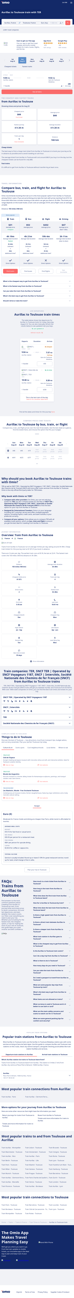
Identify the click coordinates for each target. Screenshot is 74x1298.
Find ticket (19, 117)
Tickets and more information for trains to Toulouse (17, 1125)
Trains (10, 1222)
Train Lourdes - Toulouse (58, 1205)
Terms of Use (30, 1292)
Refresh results (36, 333)
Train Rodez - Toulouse (33, 1213)
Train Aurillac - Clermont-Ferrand (37, 1097)
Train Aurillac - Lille (32, 1160)
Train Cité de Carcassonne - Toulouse (38, 1209)
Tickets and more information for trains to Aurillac (53, 1119)
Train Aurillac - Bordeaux (34, 1186)
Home (4, 1222)
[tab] (10, 66)
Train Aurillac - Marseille (10, 1182)
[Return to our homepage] (5, 3)
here (53, 412)
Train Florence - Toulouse (11, 1186)
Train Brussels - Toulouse (58, 1148)
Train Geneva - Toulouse (34, 1169)
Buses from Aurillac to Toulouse (49, 1115)
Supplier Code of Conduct (60, 1292)
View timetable (19, 142)
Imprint (19, 1292)
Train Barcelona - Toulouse (58, 1173)
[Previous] (7, 443)
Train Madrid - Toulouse (33, 1165)
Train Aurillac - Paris (9, 1097)
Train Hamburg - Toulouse (58, 1169)
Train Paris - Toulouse (9, 1165)
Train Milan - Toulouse (10, 1169)
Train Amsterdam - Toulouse (35, 1152)
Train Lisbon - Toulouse (33, 1148)
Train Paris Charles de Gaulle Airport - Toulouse (42, 1178)
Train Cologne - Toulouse (58, 1152)
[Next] (69, 60)
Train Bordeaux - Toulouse (11, 1209)
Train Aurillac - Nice (8, 1156)
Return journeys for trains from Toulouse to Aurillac (18, 1116)
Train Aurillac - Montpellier (11, 1148)
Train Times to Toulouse (38, 1222)
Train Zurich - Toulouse (57, 1178)
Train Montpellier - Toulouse (12, 1213)
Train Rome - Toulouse (57, 1156)
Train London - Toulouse (57, 1182)
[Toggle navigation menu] (71, 3)
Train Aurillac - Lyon (56, 1186)
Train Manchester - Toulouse (12, 1152)
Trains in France (21, 1222)
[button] (44, 23)
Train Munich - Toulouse (10, 1173)
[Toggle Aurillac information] (70, 1075)
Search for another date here (37, 399)
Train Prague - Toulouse (33, 1173)
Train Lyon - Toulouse (56, 1160)
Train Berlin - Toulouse (10, 1160)
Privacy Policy (43, 1292)
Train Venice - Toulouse (33, 1182)
